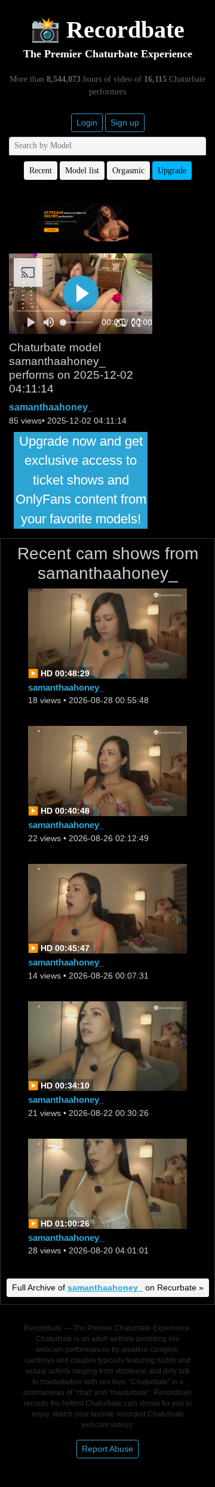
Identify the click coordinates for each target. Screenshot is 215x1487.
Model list (82, 170)
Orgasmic (128, 170)
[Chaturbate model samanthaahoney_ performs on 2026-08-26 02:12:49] (107, 770)
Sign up (124, 122)
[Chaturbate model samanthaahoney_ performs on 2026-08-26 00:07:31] (107, 908)
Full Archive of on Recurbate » (108, 1287)
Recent (40, 170)
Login (86, 122)
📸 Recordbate (107, 29)
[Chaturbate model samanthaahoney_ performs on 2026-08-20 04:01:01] (107, 1183)
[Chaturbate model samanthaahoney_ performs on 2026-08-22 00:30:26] (107, 1045)
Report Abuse (107, 1449)
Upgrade (172, 170)
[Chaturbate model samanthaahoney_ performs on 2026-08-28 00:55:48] (107, 632)
